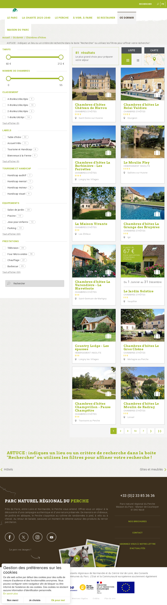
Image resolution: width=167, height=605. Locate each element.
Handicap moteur (19, 187)
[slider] (8, 57)
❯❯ (160, 431)
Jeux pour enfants (20, 222)
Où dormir (127, 17)
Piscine (14, 215)
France (105, 587)
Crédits (96, 598)
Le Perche (61, 17)
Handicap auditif (19, 175)
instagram (37, 537)
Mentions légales (80, 598)
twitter (23, 537)
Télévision (16, 248)
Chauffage (16, 260)
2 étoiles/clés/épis (20, 111)
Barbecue (15, 266)
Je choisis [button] (34, 600)
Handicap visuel (18, 193)
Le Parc (12, 17)
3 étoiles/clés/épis (20, 105)
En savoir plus (10, 593)
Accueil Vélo (17, 143)
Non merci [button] (12, 600)
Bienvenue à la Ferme (21, 155)
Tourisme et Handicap (22, 149)
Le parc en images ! (20, 549)
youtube (51, 537)
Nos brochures (137, 521)
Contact (137, 532)
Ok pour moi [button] (58, 600)
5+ (135, 431)
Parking (15, 228)
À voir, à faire (83, 17)
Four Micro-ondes (20, 254)
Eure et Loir (87, 587)
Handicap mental (19, 181)
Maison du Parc (18, 29)
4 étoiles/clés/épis (20, 99)
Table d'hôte (17, 137)
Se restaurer (106, 17)
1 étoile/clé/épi (19, 117)
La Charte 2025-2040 (36, 17)
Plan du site (110, 598)
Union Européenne (126, 587)
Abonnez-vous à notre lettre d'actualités (137, 546)
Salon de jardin (19, 209)
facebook (9, 537)
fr (163, 4)
